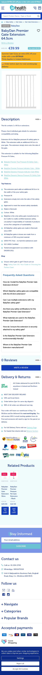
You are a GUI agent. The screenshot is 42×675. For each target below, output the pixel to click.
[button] (21, 641)
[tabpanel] (5, 494)
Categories (12, 611)
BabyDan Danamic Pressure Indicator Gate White (21, 172)
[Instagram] (3, 590)
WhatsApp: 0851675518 (14, 569)
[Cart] (39, 8)
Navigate (11, 604)
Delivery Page (32, 428)
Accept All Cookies (20, 669)
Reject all (20, 663)
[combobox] (21, 16)
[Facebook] (8, 590)
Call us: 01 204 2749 (12, 565)
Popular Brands (16, 618)
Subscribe (21, 546)
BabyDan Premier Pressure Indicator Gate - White (22, 168)
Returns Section (32, 431)
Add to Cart (5, 510)
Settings (20, 658)
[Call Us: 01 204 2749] (35, 8)
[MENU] (2, 8)
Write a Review (7, 43)
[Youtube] (13, 590)
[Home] (2, 22)
